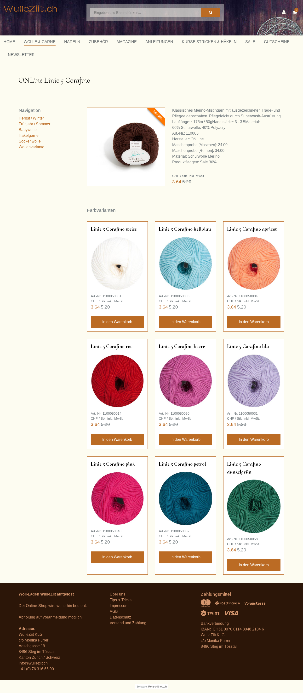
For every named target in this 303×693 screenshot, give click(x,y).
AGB (114, 611)
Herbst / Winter (31, 118)
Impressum (119, 606)
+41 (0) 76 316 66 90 (36, 669)
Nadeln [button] (72, 42)
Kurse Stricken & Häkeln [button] (209, 42)
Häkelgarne (29, 135)
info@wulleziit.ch (33, 663)
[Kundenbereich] (285, 12)
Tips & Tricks (120, 600)
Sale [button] (250, 42)
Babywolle (28, 130)
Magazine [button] (127, 42)
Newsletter (21, 55)
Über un (116, 594)
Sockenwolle (30, 141)
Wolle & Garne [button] (40, 42)
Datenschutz (120, 617)
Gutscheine (277, 42)
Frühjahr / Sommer (34, 124)
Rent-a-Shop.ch (157, 686)
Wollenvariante (31, 147)
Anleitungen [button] (159, 42)
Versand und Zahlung (128, 623)
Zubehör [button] (98, 42)
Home (9, 42)
